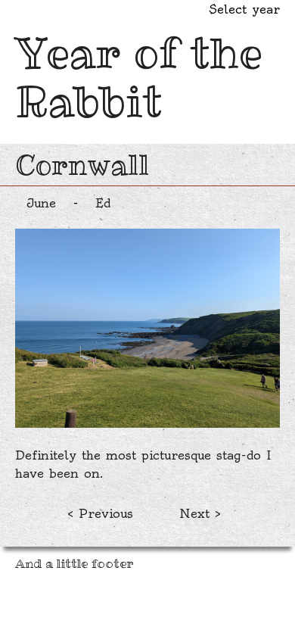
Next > (200, 513)
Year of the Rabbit (138, 77)
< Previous (100, 513)
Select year (244, 9)
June (41, 202)
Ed (102, 202)
